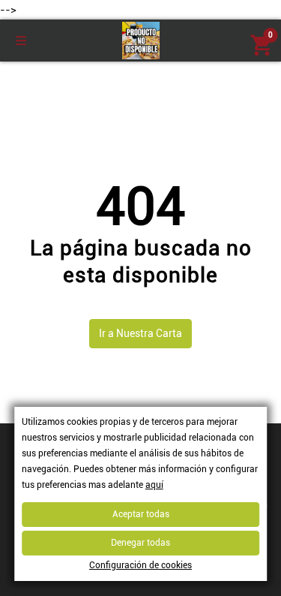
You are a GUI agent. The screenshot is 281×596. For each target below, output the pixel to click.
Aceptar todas (140, 514)
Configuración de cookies (140, 565)
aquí (154, 485)
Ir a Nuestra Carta (140, 333)
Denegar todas (140, 542)
